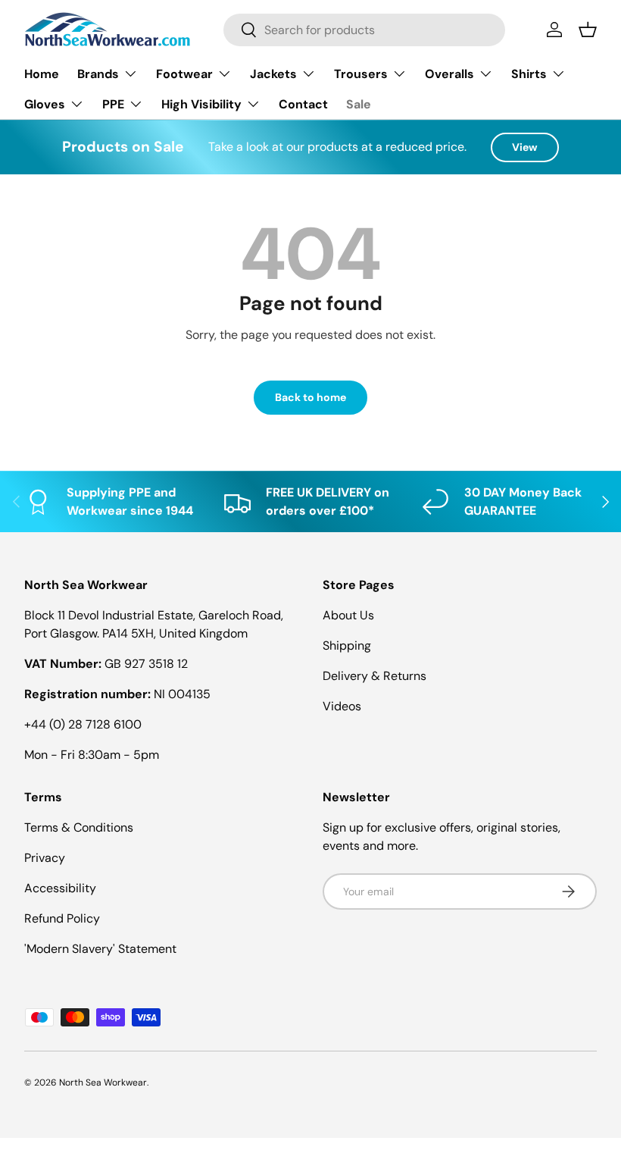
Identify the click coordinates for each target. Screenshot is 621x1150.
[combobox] (364, 30)
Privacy (44, 858)
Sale (358, 104)
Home (41, 74)
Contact (303, 104)
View (525, 147)
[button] (587, 29)
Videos (342, 706)
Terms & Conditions (78, 827)
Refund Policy (62, 918)
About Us (348, 615)
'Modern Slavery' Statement (100, 949)
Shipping (347, 645)
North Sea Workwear (103, 1082)
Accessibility (60, 888)
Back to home (310, 397)
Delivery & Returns (374, 676)
